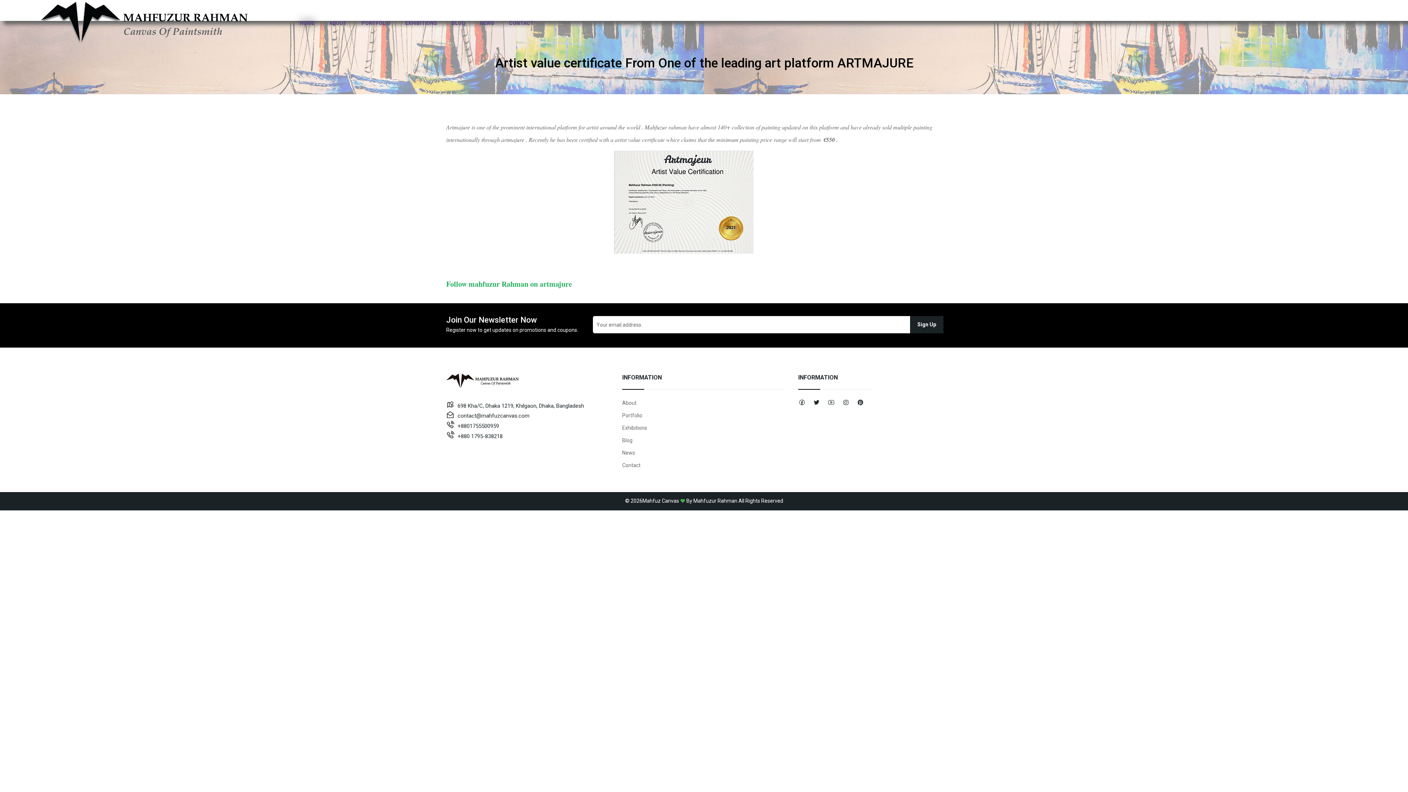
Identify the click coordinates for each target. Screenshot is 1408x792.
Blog (458, 23)
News (487, 23)
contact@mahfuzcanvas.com (493, 415)
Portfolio (376, 23)
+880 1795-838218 (480, 436)
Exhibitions (421, 23)
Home (307, 23)
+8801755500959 (478, 426)
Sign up (926, 324)
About (338, 23)
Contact (521, 23)
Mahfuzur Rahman (715, 501)
